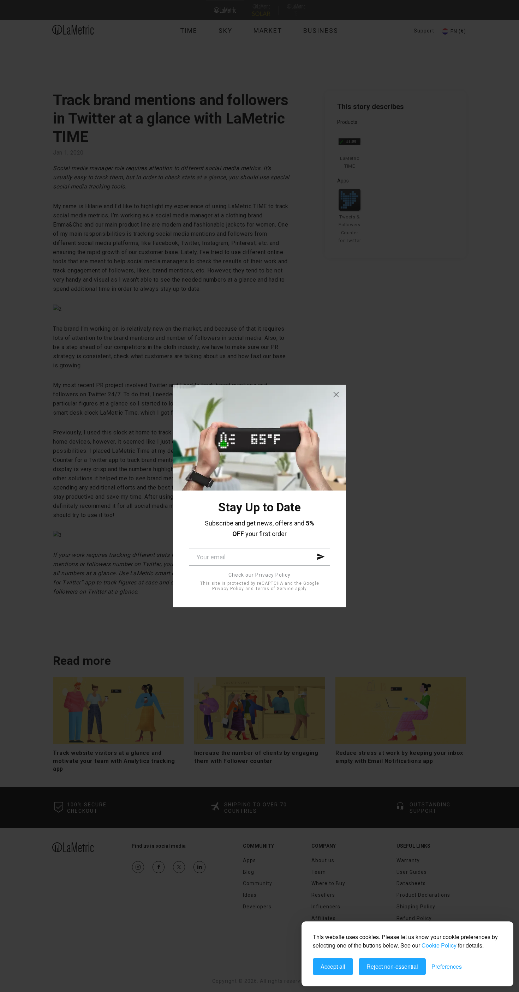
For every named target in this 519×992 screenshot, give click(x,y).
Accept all (333, 966)
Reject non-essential (392, 966)
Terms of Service (274, 588)
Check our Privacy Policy (259, 575)
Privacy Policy (228, 588)
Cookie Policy (439, 945)
